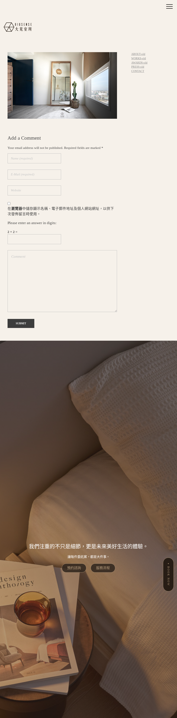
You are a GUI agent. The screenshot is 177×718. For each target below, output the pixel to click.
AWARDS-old (139, 62)
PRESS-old (137, 66)
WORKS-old (138, 58)
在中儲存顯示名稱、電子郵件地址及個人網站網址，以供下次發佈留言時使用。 (61, 211)
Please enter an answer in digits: (32, 223)
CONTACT (137, 71)
